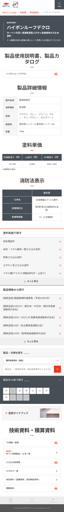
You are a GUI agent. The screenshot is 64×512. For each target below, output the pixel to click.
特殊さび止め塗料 (12, 257)
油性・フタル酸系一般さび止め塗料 (21, 249)
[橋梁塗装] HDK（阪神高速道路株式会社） (25, 333)
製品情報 (23, 12)
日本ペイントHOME (9, 12)
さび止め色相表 (13, 462)
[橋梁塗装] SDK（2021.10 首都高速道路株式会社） (29, 317)
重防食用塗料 (34, 12)
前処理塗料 (9, 241)
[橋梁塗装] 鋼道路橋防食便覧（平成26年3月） (27, 298)
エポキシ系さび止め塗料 (16, 265)
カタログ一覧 (12, 471)
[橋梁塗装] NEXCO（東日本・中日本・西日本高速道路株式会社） (29, 308)
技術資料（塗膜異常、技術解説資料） (23, 479)
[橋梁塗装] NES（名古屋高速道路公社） (23, 325)
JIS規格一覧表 (12, 442)
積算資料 (10, 488)
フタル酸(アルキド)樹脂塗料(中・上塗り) (24, 273)
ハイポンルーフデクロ (16, 73)
